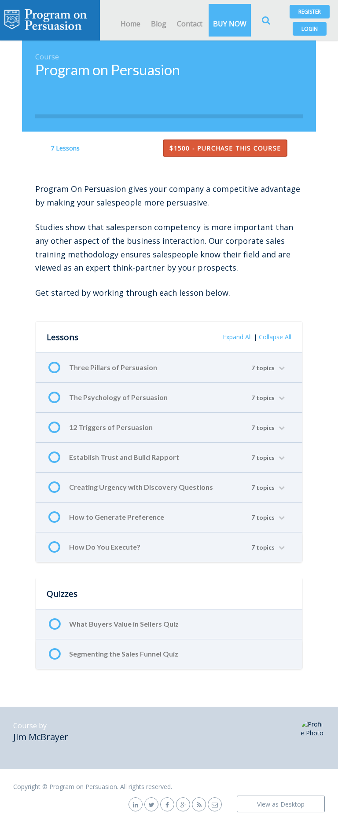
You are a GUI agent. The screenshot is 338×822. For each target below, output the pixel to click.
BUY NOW (229, 24)
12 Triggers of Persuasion (111, 427)
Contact (189, 24)
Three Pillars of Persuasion (113, 367)
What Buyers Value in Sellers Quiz (124, 624)
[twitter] (151, 804)
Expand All (237, 337)
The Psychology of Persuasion (118, 397)
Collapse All (275, 337)
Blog (158, 24)
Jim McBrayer (40, 737)
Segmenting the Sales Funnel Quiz (123, 654)
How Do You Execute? (104, 547)
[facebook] (167, 804)
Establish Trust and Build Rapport (124, 457)
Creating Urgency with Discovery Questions (141, 487)
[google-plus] (183, 804)
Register (309, 11)
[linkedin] (136, 804)
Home (130, 24)
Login (309, 29)
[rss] (199, 804)
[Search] (266, 20)
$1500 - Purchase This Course (225, 148)
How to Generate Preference (116, 517)
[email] (215, 804)
